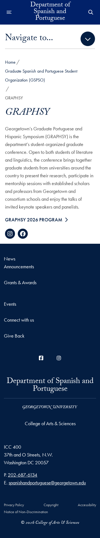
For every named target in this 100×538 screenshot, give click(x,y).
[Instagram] (59, 358)
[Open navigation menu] (9, 12)
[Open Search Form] (91, 12)
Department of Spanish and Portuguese (50, 12)
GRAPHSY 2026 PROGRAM (33, 219)
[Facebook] (41, 358)
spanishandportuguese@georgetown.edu (47, 482)
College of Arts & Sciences (50, 423)
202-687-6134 (22, 475)
